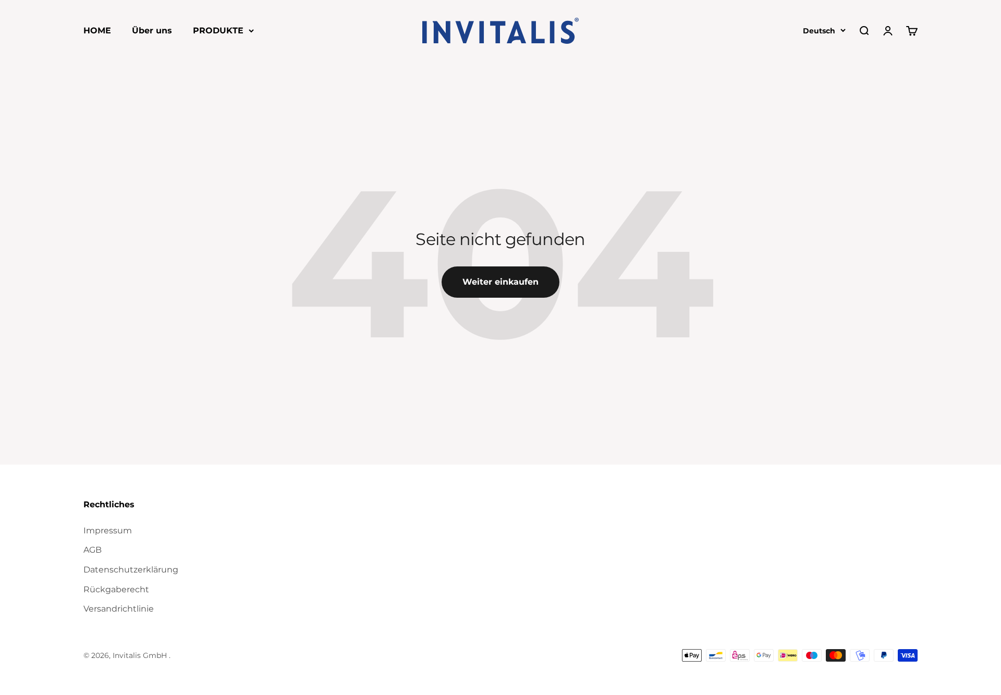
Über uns (152, 30)
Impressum (107, 530)
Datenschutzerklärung (130, 570)
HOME (97, 30)
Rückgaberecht (116, 589)
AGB (92, 550)
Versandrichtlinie (118, 609)
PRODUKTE (218, 30)
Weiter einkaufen (500, 282)
